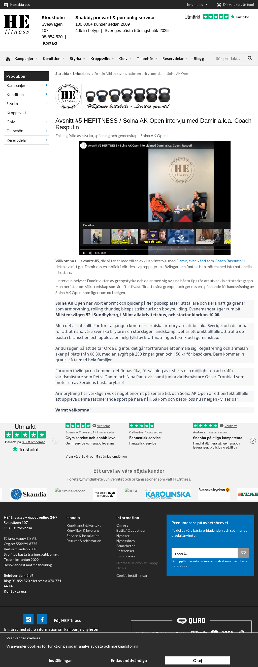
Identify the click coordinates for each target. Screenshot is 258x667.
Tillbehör (145, 58)
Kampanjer (24, 58)
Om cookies (125, 556)
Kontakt (50, 43)
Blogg (199, 58)
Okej (197, 660)
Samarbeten (126, 546)
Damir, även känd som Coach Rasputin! (209, 260)
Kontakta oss (20, 5)
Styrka (75, 58)
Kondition (51, 58)
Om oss (122, 525)
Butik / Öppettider (131, 530)
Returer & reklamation (84, 540)
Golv (123, 58)
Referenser (125, 551)
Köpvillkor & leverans (83, 530)
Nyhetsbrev (125, 540)
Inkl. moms (195, 5)
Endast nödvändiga (129, 660)
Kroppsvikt (100, 58)
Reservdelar (173, 58)
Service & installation (83, 535)
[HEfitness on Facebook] (42, 620)
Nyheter (123, 535)
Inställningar (60, 660)
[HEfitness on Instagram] (28, 620)
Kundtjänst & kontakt (84, 525)
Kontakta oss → (17, 591)
